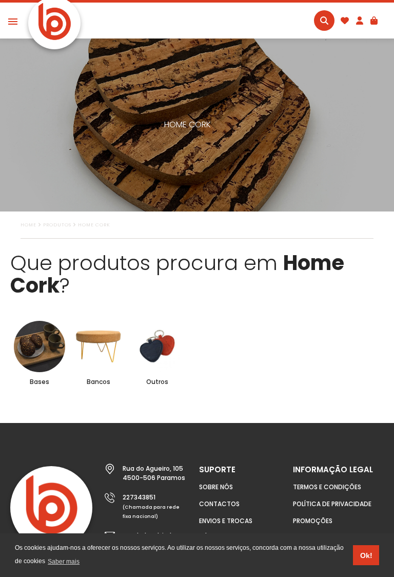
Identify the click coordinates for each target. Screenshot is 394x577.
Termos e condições (327, 487)
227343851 (139, 497)
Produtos (57, 225)
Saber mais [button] (64, 561)
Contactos (219, 503)
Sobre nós (216, 487)
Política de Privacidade (332, 503)
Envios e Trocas (225, 520)
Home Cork (94, 225)
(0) (374, 20)
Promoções (312, 520)
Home (28, 225)
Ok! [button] (366, 555)
